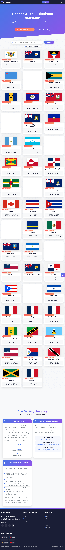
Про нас (26, 516)
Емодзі (61, 2)
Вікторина (53, 2)
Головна (38, 2)
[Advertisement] (32, 78)
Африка (48, 527)
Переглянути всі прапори (24, 29)
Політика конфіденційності (58, 546)
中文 (13, 542)
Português (6, 542)
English (5, 537)
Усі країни (45, 2)
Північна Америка (50, 521)
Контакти (26, 518)
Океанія (48, 525)
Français (13, 537)
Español (5, 540)
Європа (48, 516)
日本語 (12, 540)
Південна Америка (50, 523)
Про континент (42, 29)
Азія (47, 518)
